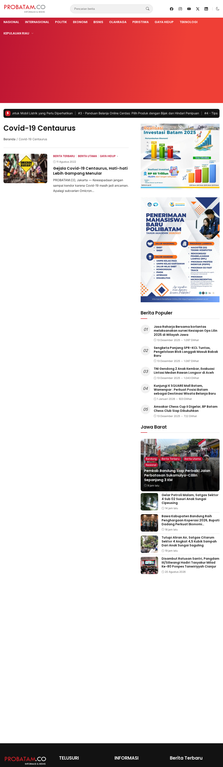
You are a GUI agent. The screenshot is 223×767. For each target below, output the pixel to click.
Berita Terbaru (170, 458)
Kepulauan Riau (16, 33)
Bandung (151, 458)
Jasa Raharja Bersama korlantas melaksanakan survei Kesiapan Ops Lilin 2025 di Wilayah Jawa (185, 330)
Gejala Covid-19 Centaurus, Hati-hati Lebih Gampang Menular (90, 171)
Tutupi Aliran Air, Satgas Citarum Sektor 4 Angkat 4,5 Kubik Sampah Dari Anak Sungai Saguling (189, 541)
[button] (218, 9)
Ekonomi (80, 22)
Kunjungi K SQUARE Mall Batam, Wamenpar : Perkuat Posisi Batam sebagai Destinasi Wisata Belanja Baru (185, 390)
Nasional (11, 22)
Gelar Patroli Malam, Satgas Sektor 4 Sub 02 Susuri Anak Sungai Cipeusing (190, 499)
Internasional (37, 22)
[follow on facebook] (171, 9)
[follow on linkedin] (206, 9)
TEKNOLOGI (189, 22)
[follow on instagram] (180, 9)
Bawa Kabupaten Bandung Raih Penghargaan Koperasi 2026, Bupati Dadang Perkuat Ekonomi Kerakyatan (191, 522)
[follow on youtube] (189, 9)
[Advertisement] (111, 68)
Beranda (9, 139)
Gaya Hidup (164, 22)
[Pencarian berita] (148, 9)
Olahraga (118, 22)
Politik (61, 22)
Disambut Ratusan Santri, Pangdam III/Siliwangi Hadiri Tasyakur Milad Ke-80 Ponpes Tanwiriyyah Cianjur (190, 562)
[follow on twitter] (197, 9)
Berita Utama (192, 458)
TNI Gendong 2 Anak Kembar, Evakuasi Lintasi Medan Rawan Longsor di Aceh (184, 371)
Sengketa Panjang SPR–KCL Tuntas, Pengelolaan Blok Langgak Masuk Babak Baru (186, 352)
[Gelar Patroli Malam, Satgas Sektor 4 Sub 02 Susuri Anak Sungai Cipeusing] (149, 507)
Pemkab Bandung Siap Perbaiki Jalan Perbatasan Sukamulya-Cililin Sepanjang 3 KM (177, 475)
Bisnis (98, 22)
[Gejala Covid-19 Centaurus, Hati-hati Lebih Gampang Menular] (25, 180)
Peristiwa (140, 22)
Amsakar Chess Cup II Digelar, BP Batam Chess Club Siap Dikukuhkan (186, 408)
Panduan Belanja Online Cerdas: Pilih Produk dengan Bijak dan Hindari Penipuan (119, 113)
